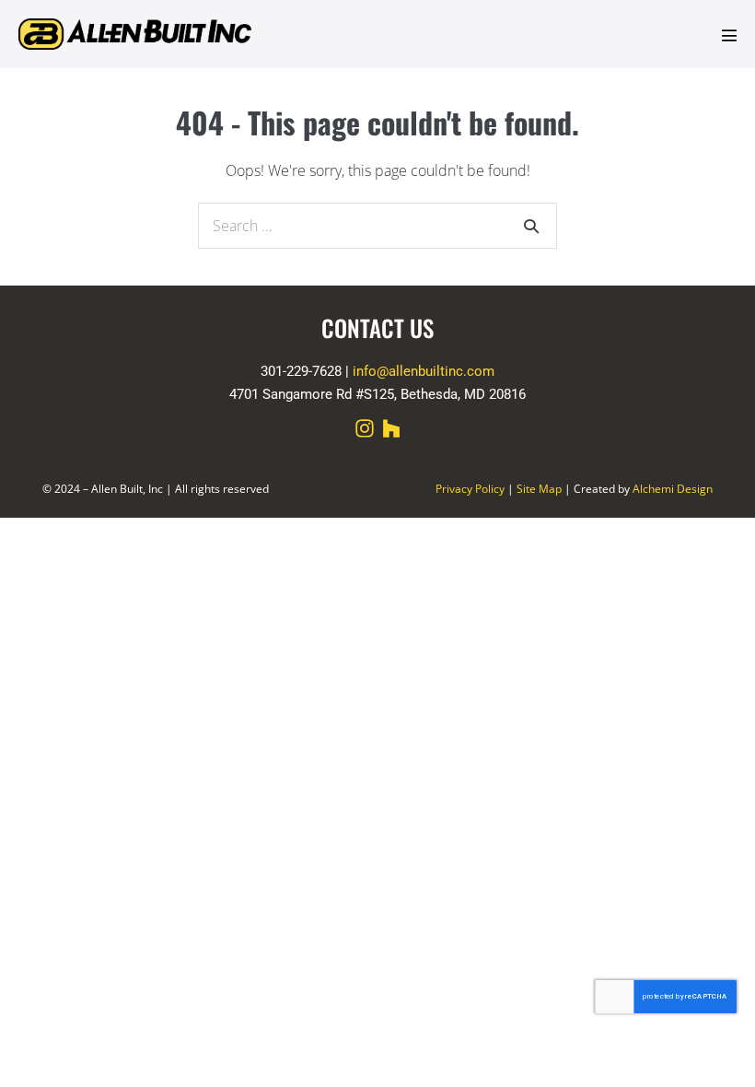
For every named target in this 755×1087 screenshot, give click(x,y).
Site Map (539, 489)
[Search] (531, 225)
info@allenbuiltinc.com (423, 371)
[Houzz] (391, 428)
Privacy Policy (470, 489)
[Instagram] (364, 428)
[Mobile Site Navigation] (729, 35)
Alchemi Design (673, 489)
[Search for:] (377, 226)
